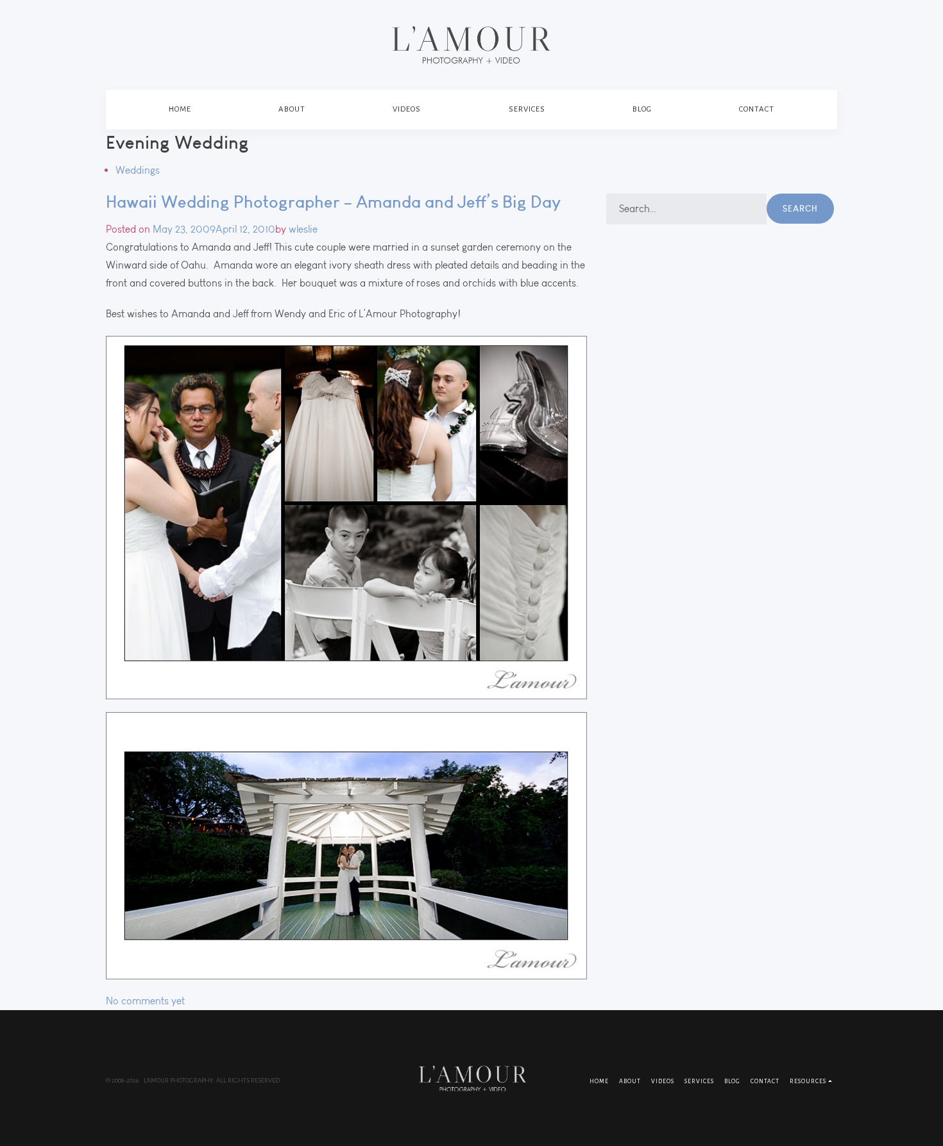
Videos (407, 109)
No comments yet (145, 1001)
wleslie (303, 229)
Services (527, 109)
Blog (642, 109)
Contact (756, 109)
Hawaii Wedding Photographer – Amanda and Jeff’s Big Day (333, 201)
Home (180, 109)
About (291, 109)
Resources (808, 1081)
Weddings (137, 170)
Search (800, 208)
